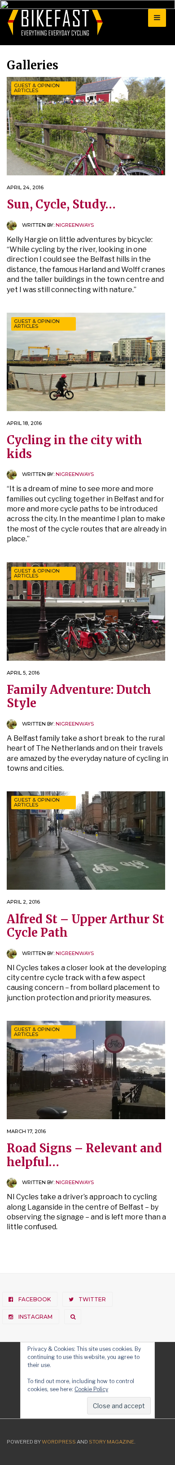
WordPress (59, 1442)
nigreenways (75, 225)
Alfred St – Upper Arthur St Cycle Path (85, 926)
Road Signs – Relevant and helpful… (84, 1155)
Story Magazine (111, 1442)
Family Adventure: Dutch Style (79, 696)
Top (165, 1453)
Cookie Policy (91, 1389)
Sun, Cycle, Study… (61, 204)
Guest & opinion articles (37, 87)
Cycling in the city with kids (74, 447)
